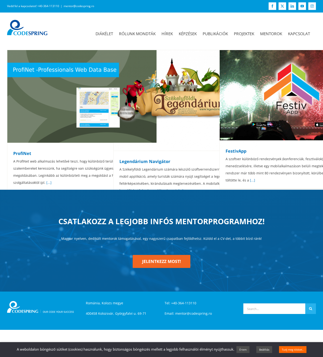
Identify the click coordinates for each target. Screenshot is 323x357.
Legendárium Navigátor (144, 161)
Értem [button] (243, 349)
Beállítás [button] (264, 349)
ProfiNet (22, 153)
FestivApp (236, 151)
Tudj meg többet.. (293, 349)
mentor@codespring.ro (79, 6)
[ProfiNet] (82, 96)
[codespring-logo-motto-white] (40, 302)
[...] (49, 182)
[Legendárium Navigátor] (188, 100)
